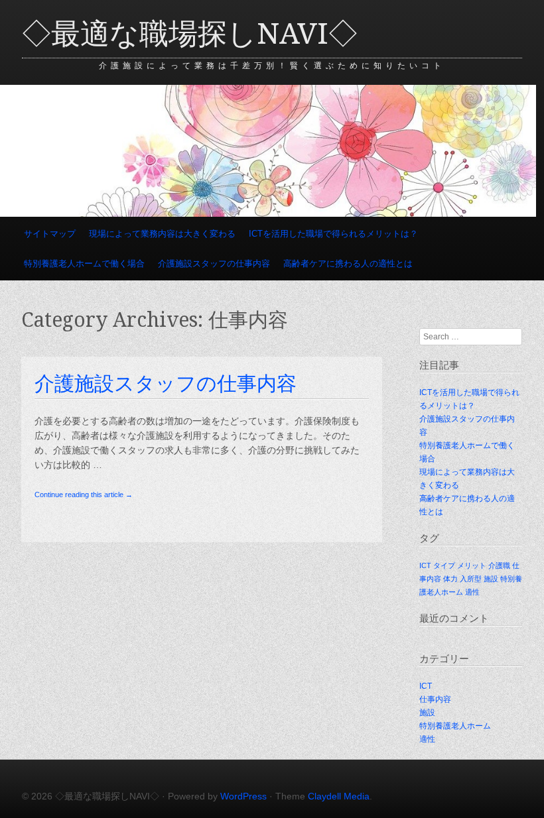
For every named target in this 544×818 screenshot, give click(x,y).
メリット (471, 565)
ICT (425, 565)
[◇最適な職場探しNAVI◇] (268, 213)
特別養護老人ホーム (455, 725)
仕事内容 (435, 699)
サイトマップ (50, 234)
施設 (491, 579)
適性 (472, 592)
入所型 (471, 579)
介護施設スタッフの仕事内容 (214, 263)
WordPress (243, 796)
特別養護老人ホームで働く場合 (84, 263)
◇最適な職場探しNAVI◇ (190, 34)
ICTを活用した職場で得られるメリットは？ (333, 234)
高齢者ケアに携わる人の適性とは (348, 263)
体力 (450, 579)
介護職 (499, 565)
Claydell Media (339, 796)
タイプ (444, 565)
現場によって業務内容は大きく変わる (162, 234)
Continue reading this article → (83, 494)
